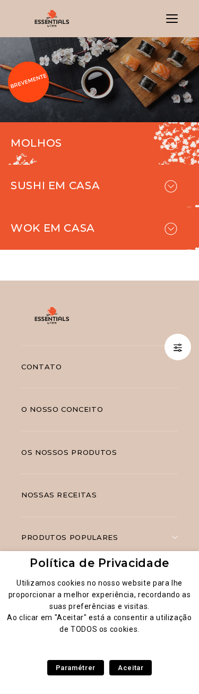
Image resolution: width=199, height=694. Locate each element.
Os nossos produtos (69, 452)
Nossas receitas (59, 494)
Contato (41, 366)
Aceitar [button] (130, 668)
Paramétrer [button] (76, 668)
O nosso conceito (62, 409)
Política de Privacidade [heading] (99, 563)
